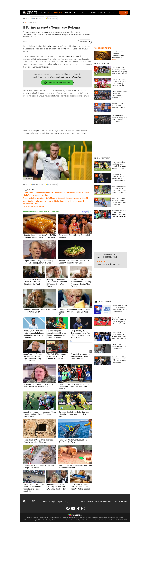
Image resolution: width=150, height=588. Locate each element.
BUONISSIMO (112, 517)
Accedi (123, 13)
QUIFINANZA (103, 517)
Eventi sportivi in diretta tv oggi (108, 264)
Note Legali (34, 520)
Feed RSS (117, 501)
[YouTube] (73, 510)
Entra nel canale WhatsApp (59, 82)
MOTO (84, 12)
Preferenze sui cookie (58, 520)
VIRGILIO (35, 517)
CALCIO (43, 12)
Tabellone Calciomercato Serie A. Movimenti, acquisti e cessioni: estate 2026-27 (55, 198)
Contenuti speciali (86, 501)
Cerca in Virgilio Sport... (53, 501)
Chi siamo (27, 520)
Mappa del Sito (108, 501)
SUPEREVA (119, 517)
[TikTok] (78, 510)
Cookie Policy (47, 520)
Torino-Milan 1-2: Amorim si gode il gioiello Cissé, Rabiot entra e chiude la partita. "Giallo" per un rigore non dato (56, 194)
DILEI (89, 517)
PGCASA (65, 517)
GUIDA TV (102, 12)
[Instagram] (83, 510)
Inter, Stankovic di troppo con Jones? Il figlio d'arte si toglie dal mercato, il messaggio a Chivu (53, 202)
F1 (78, 12)
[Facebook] (68, 510)
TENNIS (93, 12)
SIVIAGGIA (95, 517)
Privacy (40, 520)
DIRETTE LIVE (70, 12)
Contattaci (98, 501)
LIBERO (29, 517)
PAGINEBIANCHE (74, 517)
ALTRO (111, 12)
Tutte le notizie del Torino (33, 206)
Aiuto (67, 520)
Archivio (124, 501)
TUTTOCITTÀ (83, 517)
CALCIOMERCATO (55, 12)
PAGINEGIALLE (43, 517)
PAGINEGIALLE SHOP (55, 517)
